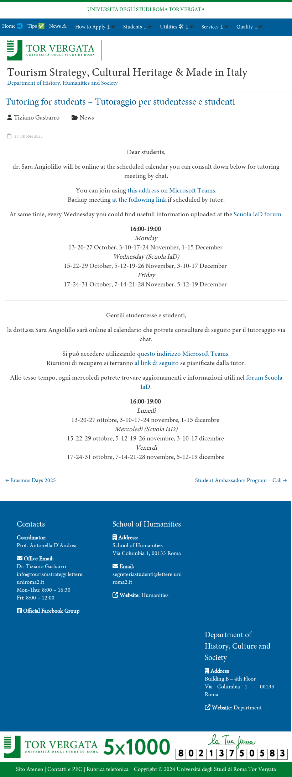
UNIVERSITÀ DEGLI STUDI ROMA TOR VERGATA (146, 9)
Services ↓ (213, 27)
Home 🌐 (12, 26)
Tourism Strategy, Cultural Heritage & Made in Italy (127, 73)
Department (248, 708)
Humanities (154, 595)
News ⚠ (58, 26)
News (87, 118)
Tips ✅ (36, 26)
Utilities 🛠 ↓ (174, 27)
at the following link (139, 200)
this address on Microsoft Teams (171, 190)
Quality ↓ (247, 27)
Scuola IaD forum (257, 214)
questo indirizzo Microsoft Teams (182, 354)
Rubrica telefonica (108, 769)
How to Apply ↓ (92, 27)
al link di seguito (157, 363)
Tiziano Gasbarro (36, 118)
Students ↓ (135, 27)
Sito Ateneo (29, 769)
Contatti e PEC (64, 769)
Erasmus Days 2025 (30, 480)
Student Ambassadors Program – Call (241, 480)
